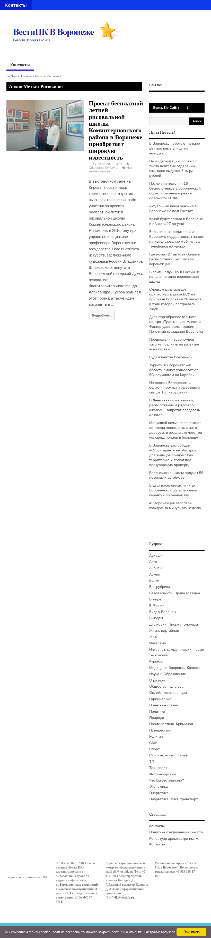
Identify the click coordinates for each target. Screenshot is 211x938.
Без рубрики (159, 587)
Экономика (158, 786)
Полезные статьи (163, 705)
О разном (157, 680)
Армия (154, 574)
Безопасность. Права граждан (174, 593)
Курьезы (156, 661)
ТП (151, 762)
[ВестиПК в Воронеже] (67, 51)
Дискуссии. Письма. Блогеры (173, 624)
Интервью (157, 643)
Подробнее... (101, 315)
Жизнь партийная (164, 631)
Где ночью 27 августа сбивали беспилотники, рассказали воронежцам (174, 259)
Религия (156, 736)
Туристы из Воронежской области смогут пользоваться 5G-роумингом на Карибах (173, 370)
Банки (154, 580)
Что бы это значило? (166, 780)
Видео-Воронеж (162, 612)
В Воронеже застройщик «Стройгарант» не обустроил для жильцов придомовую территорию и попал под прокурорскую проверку (173, 455)
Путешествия (160, 730)
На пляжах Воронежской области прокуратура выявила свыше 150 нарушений (174, 387)
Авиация (156, 555)
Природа (156, 718)
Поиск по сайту (166, 108)
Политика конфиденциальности (176, 832)
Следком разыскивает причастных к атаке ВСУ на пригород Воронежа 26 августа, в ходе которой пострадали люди (176, 299)
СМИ (153, 743)
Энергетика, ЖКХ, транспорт (173, 799)
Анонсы (155, 568)
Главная (26, 76)
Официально (160, 699)
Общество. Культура (103, 168)
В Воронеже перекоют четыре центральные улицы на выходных (174, 148)
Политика (157, 712)
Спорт (154, 749)
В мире (155, 599)
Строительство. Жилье (168, 755)
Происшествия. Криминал (171, 724)
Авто (153, 562)
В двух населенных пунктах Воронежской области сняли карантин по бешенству (173, 490)
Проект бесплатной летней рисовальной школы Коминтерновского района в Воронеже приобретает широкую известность (116, 130)
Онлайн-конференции (168, 693)
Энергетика (159, 793)
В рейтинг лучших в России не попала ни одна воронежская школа (174, 277)
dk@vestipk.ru (124, 897)
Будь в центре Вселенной (170, 357)
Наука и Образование (167, 674)
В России (156, 606)
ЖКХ (153, 637)
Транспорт (158, 768)
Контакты (16, 5)
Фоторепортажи (162, 774)
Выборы (156, 618)
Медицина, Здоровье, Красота (174, 668)
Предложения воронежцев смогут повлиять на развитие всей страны (174, 344)
